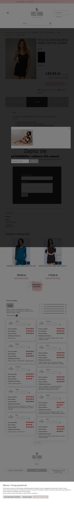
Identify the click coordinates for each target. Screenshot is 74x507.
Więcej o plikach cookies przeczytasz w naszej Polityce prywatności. (20, 493)
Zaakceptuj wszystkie (41, 497)
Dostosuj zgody (27, 497)
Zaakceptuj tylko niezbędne (12, 497)
